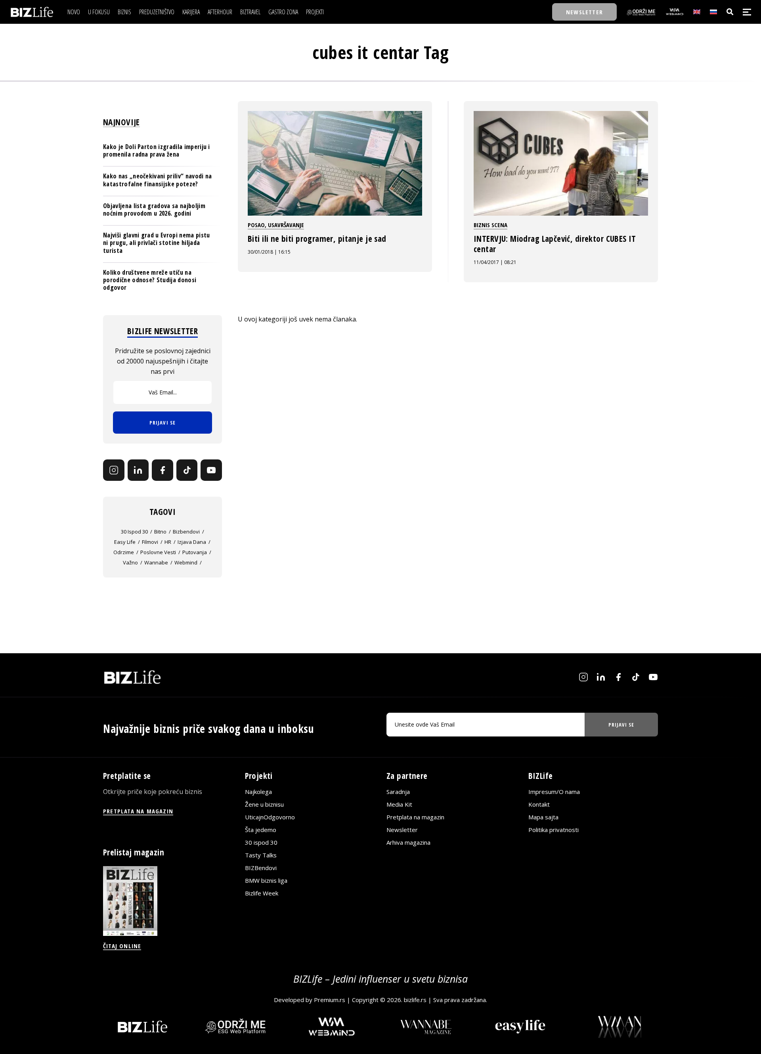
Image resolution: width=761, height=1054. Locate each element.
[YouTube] (211, 470)
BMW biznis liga (266, 880)
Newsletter (402, 830)
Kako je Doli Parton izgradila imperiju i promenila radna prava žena (156, 150)
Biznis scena (490, 225)
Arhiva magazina (408, 842)
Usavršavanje (286, 225)
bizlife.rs (415, 1000)
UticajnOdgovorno (270, 817)
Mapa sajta (543, 817)
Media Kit (399, 804)
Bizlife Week (261, 893)
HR (167, 541)
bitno (160, 531)
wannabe (156, 562)
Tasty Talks (261, 855)
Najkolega (258, 792)
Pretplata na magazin (415, 817)
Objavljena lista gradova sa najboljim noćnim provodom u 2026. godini (154, 209)
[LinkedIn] (138, 470)
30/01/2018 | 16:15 (269, 252)
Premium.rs (329, 1000)
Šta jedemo (260, 830)
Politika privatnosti (553, 830)
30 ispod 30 (134, 531)
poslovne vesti (158, 552)
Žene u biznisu (264, 804)
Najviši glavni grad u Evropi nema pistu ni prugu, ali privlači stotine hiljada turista (156, 242)
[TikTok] (187, 470)
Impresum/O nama (554, 792)
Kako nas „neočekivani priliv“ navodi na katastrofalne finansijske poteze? (157, 180)
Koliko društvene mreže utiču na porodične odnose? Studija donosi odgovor (149, 280)
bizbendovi (186, 531)
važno (130, 562)
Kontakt (539, 804)
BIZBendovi (261, 868)
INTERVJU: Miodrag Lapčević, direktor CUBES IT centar (555, 243)
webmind (185, 562)
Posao (256, 225)
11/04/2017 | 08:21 (495, 262)
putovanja (194, 552)
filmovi (150, 541)
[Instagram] (113, 470)
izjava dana (192, 541)
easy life (125, 541)
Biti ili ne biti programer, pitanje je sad (317, 238)
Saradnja (398, 792)
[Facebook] (162, 470)
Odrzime (123, 552)
